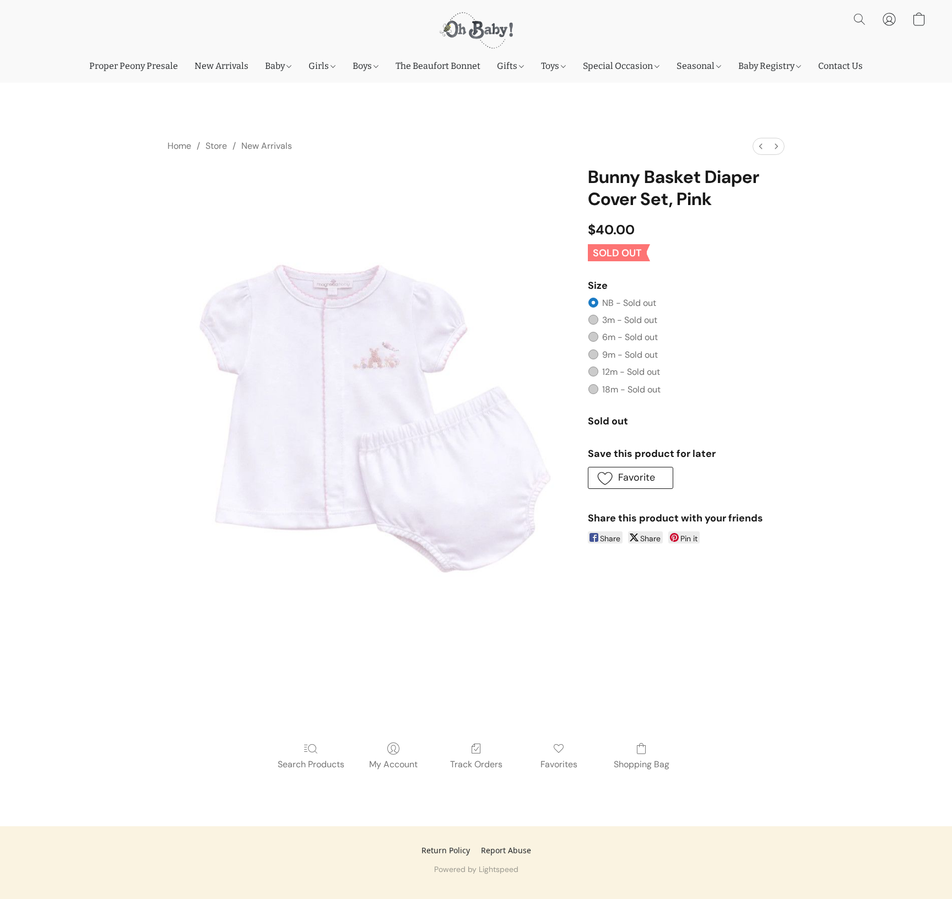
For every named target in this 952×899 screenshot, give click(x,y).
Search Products (311, 764)
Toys (551, 66)
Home (179, 146)
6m (630, 337)
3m (629, 320)
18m (631, 389)
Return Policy (445, 850)
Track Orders (476, 764)
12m (631, 372)
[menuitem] (761, 146)
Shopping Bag (641, 764)
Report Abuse (506, 850)
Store (216, 146)
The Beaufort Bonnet (438, 66)
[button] (475, 30)
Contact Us (840, 66)
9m (630, 354)
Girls (320, 66)
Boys (363, 66)
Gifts (508, 66)
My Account (393, 764)
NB (629, 303)
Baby (275, 66)
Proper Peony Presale (133, 66)
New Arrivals (221, 66)
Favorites (558, 764)
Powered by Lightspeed (476, 869)
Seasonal (696, 66)
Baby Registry (767, 66)
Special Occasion (618, 66)
